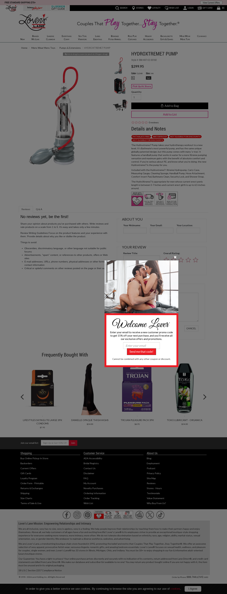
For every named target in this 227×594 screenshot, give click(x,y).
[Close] (175, 257)
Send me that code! (141, 351)
